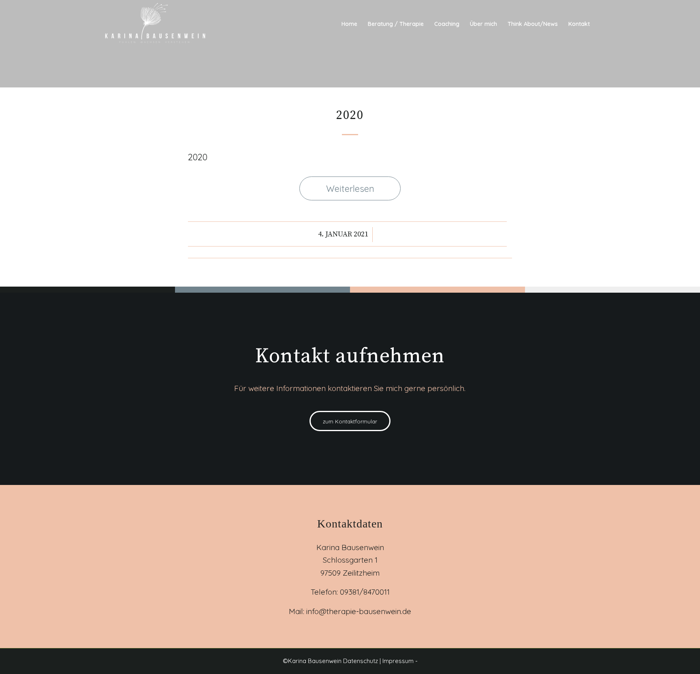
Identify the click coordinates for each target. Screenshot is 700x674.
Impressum (398, 661)
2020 (350, 115)
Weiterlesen (350, 188)
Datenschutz (361, 661)
